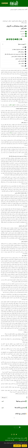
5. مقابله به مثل (22, 63)
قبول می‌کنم (24, 445)
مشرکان (23, 36)
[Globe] (2, 3)
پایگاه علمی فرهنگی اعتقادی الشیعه (19, 21)
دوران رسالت (24, 22)
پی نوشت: (23, 65)
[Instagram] (14, 434)
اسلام (10, 21)
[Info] (7, 3)
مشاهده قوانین (17, 445)
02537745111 (22, 440)
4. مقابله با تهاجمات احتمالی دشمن (18, 56)
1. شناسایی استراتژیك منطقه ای (18, 49)
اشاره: (23, 47)
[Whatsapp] (12, 434)
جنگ (11, 132)
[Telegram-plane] (16, 434)
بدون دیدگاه (3, 397)
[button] (21, 39)
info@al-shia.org (8, 440)
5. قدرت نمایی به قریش (20, 58)
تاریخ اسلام (5, 21)
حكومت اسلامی (12, 104)
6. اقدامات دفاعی (21, 61)
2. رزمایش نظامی (21, 51)
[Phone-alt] (4, 3)
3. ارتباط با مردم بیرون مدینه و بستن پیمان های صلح (15, 54)
